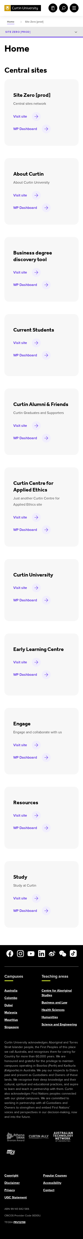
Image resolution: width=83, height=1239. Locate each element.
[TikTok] (73, 953)
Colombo (10, 997)
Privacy (9, 1190)
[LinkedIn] (41, 953)
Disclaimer (12, 1182)
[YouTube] (31, 953)
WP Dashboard (25, 128)
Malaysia (10, 1012)
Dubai (8, 1005)
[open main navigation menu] (73, 8)
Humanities (50, 1017)
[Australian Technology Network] (63, 1136)
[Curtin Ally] (39, 1136)
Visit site (20, 116)
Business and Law (54, 1002)
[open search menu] (62, 8)
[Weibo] (52, 953)
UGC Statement (15, 1197)
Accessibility (52, 1182)
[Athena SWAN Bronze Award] (15, 1136)
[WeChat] (62, 953)
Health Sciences (53, 1009)
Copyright (11, 1175)
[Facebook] (9, 953)
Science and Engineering (59, 1024)
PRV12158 (19, 1222)
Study (52, 8)
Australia (10, 990)
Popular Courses (55, 1175)
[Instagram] (20, 953)
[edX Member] (11, 1151)
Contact (48, 1190)
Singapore (11, 1027)
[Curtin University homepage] (22, 8)
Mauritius (11, 1019)
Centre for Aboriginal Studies (57, 992)
